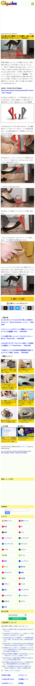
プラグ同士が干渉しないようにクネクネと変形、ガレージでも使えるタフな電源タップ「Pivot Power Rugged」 (8, 387)
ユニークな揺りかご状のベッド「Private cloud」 (25, 421)
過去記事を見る (17, 618)
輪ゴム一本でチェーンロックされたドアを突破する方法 (8, 421)
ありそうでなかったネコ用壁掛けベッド (25, 388)
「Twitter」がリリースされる (11, 670)
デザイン (31, 34)
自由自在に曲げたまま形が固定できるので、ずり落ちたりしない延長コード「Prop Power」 (25, 403)
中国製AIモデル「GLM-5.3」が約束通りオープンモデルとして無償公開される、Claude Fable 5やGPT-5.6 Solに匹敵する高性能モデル (18, 649)
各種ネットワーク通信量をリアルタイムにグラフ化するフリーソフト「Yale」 (8, 439)
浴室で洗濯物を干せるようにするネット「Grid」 (25, 370)
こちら (25, 626)
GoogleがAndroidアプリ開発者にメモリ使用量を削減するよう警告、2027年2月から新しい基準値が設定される (18, 639)
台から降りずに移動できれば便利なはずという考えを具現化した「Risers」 (8, 371)
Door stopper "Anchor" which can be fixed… (14, 452)
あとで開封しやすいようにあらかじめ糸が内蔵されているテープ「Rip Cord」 (8, 402)
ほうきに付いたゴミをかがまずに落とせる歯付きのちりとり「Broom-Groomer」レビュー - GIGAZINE (17, 322)
